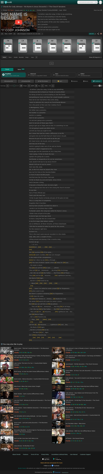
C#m (48, 85)
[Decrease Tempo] (2, 34)
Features (25, 454)
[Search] (96, 2)
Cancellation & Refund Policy (59, 454)
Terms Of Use (35, 454)
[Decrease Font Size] (7, 85)
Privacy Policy (45, 454)
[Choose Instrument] (36, 57)
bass (32, 57)
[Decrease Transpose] (42, 85)
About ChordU (16, 454)
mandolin (21, 57)
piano (10, 57)
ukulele (15, 57)
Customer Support (85, 454)
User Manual (73, 454)
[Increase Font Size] (21, 85)
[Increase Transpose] (52, 85)
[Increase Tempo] (14, 34)
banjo (27, 57)
